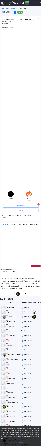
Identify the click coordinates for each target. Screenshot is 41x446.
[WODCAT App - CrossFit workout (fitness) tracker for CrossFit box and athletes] (18, 3)
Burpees (5, 23)
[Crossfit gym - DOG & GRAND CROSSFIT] (34, 312)
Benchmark (10, 215)
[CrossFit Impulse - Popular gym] (29, 192)
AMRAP (5, 217)
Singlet (18, 215)
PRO (27, 4)
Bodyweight (27, 215)
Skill (3, 215)
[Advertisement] (20, 248)
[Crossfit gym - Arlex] (34, 316)
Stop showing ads (36, 266)
